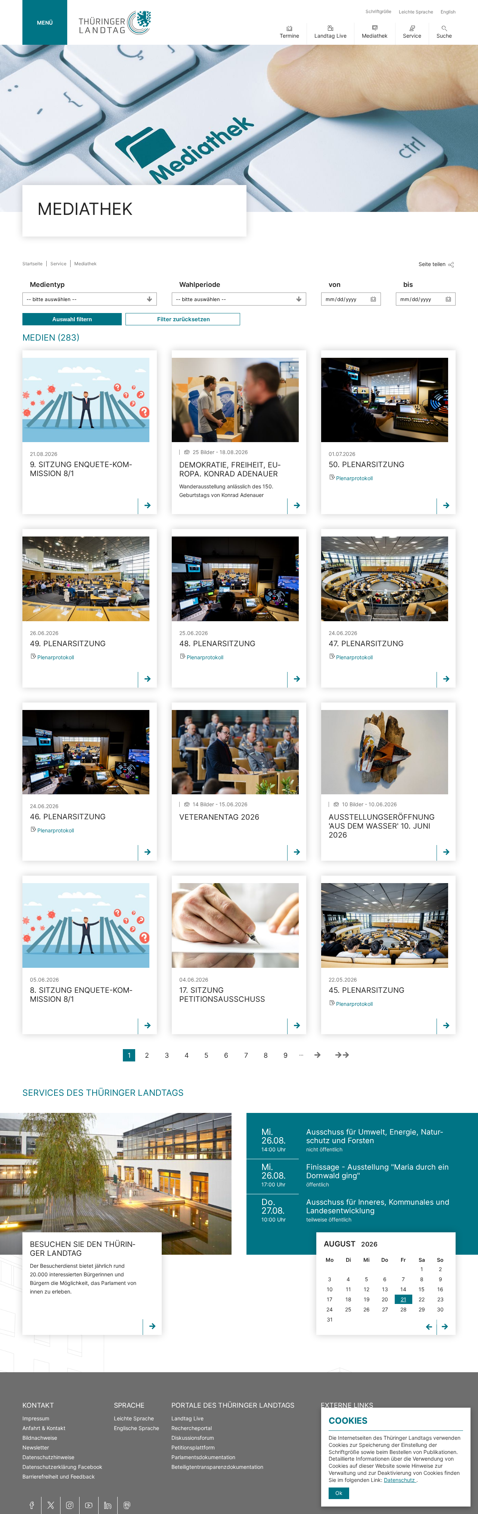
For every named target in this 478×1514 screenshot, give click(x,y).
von (335, 284)
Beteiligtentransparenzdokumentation (217, 1467)
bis (408, 284)
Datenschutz (400, 1480)
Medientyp (47, 284)
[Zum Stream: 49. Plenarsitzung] (85, 579)
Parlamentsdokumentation (203, 1457)
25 (348, 1309)
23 (440, 1299)
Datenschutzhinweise (48, 1457)
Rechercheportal (191, 1428)
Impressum (35, 1418)
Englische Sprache (136, 1428)
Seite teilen (432, 264)
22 (422, 1299)
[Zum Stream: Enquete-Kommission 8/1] (85, 400)
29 (422, 1309)
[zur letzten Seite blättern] (342, 1055)
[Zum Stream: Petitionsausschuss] (235, 925)
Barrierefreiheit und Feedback (58, 1476)
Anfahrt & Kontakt (43, 1428)
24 (329, 1309)
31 (330, 1319)
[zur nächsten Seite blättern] (317, 1055)
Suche (444, 35)
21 (403, 1299)
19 (367, 1299)
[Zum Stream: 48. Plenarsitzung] (235, 579)
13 (385, 1289)
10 (330, 1289)
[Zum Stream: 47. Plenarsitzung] (384, 579)
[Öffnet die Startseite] (115, 36)
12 (366, 1289)
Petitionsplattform (193, 1447)
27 (385, 1309)
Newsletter (35, 1447)
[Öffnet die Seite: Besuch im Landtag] (116, 1184)
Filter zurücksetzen (183, 319)
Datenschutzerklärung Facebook (62, 1467)
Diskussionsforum (192, 1438)
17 (329, 1299)
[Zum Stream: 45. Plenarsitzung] (384, 925)
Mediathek (375, 35)
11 (348, 1289)
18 (348, 1299)
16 (440, 1289)
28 (403, 1309)
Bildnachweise (39, 1438)
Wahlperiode (199, 284)
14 (403, 1289)
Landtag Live (330, 35)
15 (422, 1289)
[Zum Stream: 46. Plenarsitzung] (85, 752)
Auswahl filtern (72, 319)
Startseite (32, 263)
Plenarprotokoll (354, 478)
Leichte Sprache (416, 12)
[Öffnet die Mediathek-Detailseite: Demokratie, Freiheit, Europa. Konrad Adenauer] (235, 400)
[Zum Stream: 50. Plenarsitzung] (384, 400)
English (448, 12)
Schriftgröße (378, 11)
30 (440, 1309)
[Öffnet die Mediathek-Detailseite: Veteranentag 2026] (235, 752)
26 (366, 1309)
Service (412, 35)
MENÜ (45, 22)
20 (385, 1299)
